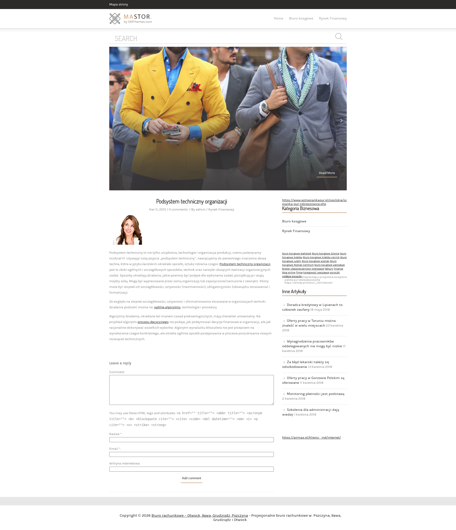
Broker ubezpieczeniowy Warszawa (303, 268)
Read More (327, 173)
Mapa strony (118, 4)
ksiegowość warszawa (316, 272)
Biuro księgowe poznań (315, 261)
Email (114, 449)
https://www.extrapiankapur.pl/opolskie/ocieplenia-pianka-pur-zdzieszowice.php (321, 202)
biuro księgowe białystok (296, 253)
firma (299, 272)
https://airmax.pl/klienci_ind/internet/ (311, 438)
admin (200, 209)
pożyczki (335, 272)
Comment (116, 372)
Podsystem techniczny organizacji (245, 264)
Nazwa (115, 434)
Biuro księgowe (301, 18)
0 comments (178, 209)
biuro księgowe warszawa (329, 265)
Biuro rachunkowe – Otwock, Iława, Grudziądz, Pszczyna (200, 515)
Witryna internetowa (124, 463)
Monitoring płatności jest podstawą (315, 394)
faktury (329, 268)
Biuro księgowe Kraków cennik (321, 257)
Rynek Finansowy (333, 18)
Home (278, 18)
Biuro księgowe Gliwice (325, 253)
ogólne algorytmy (167, 307)
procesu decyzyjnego (153, 322)
